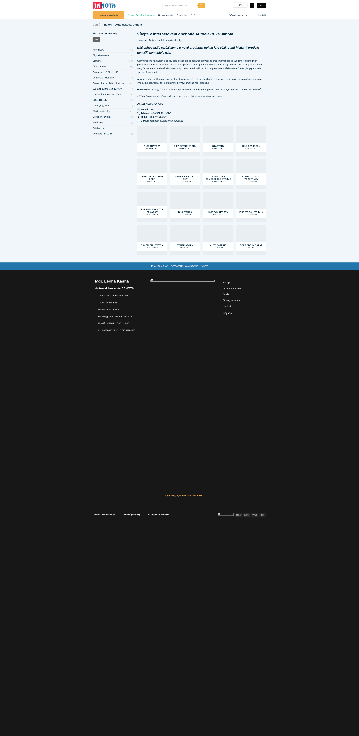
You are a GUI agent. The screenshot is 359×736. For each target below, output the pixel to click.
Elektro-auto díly (101, 111)
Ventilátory (98, 122)
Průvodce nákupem (238, 15)
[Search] (201, 5)
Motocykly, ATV (101, 105)
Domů (96, 24)
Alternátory (98, 49)
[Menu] (159, 5)
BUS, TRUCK (100, 100)
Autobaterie (98, 128)
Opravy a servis (165, 15)
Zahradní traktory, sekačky (107, 94)
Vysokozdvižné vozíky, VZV (107, 89)
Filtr (96, 39)
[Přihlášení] (252, 5)
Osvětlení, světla (101, 117)
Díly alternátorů (101, 55)
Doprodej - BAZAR (102, 133)
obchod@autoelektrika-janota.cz (166, 120)
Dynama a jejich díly (103, 77)
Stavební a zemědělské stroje (108, 83)
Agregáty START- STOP (105, 72)
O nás (193, 15)
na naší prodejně (200, 83)
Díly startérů (99, 66)
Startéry (97, 61)
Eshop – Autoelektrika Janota (141, 15)
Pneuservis (182, 15)
